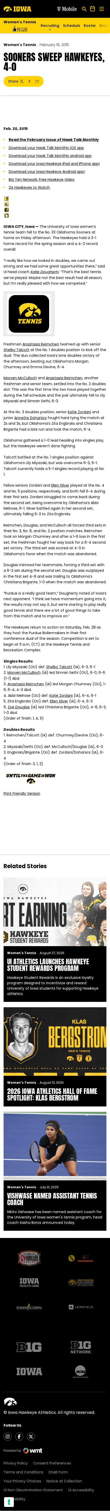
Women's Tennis (20, 44)
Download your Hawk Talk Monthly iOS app (46, 147)
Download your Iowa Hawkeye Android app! (47, 171)
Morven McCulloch (20, 377)
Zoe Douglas (19, 707)
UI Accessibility (81, 1490)
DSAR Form (58, 1472)
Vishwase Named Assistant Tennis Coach (52, 1199)
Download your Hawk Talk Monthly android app (50, 155)
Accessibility (14, 1499)
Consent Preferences (52, 1463)
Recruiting (50, 25)
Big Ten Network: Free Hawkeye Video (41, 179)
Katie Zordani (79, 412)
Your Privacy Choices (22, 1481)
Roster (90, 25)
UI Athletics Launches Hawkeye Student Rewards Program (48, 964)
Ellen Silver (60, 485)
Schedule (71, 25)
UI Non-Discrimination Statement (33, 1490)
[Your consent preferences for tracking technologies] (9, 1502)
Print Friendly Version (22, 793)
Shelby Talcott (16, 349)
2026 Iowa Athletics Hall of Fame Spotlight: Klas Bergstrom (52, 1094)
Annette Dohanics (30, 417)
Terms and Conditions (23, 1472)
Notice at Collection (64, 1481)
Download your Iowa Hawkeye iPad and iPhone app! (54, 163)
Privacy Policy (16, 1463)
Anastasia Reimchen (41, 344)
